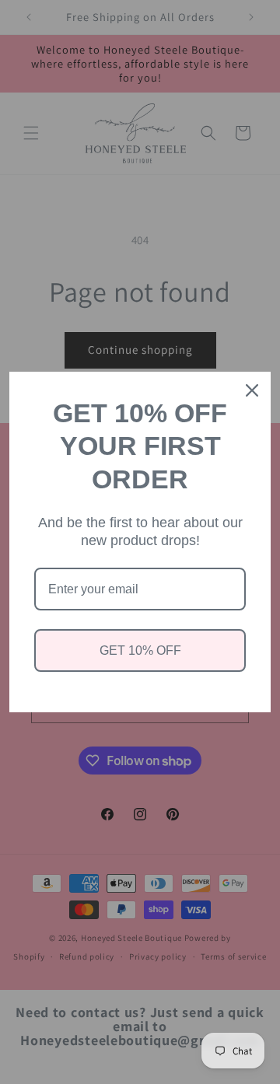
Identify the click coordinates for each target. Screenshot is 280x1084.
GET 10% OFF (140, 650)
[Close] (252, 390)
